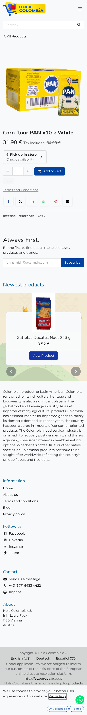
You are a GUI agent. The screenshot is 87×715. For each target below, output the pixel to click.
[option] (43, 329)
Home (8, 488)
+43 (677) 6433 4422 (25, 585)
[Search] (79, 25)
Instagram (17, 546)
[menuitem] (20, 658)
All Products (17, 36)
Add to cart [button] (51, 171)
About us (10, 495)
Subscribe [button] (72, 262)
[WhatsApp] (44, 201)
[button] (11, 371)
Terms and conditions (20, 501)
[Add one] (28, 171)
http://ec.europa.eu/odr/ (43, 678)
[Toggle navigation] (80, 8)
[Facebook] (8, 201)
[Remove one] (8, 171)
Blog (7, 508)
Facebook (17, 533)
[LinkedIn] (32, 201)
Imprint (15, 592)
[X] (20, 201)
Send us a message (24, 579)
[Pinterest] (56, 201)
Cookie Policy (57, 696)
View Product (43, 356)
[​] (6, 579)
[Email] (67, 201)
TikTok (14, 553)
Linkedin (16, 540)
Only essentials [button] (58, 708)
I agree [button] (77, 708)
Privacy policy (14, 514)
